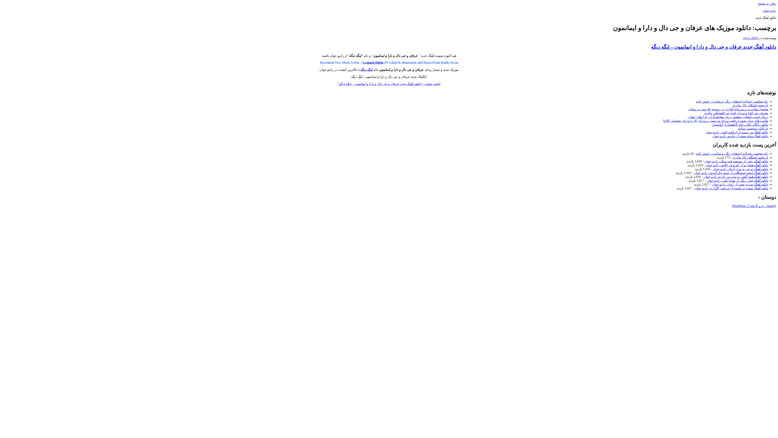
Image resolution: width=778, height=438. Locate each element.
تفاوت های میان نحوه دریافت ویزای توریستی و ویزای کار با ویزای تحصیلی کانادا (715, 120)
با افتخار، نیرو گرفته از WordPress (754, 206)
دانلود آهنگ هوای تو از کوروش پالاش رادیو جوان (736, 165)
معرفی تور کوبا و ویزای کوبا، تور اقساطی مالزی (736, 113)
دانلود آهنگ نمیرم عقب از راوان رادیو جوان (740, 184)
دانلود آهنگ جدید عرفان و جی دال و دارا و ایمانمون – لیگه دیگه (713, 46)
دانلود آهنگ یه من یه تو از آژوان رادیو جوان (740, 169)
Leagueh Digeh (372, 62)
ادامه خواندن (389, 84)
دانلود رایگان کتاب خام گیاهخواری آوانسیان (740, 124)
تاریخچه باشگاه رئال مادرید (750, 105)
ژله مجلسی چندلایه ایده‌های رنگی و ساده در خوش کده (732, 101)
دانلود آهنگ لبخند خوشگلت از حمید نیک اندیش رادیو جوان (731, 173)
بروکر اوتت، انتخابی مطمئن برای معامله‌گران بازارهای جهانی (728, 117)
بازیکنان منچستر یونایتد (753, 128)
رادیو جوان (769, 10)
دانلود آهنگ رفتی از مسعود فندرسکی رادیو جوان (736, 161)
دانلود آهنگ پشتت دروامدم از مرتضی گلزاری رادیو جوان (731, 188)
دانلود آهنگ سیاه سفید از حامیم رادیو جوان (740, 136)
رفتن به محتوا (767, 3)
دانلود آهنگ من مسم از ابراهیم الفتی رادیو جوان (736, 132)
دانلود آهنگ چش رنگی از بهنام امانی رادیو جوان (737, 180)
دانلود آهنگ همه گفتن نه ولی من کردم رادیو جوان (735, 176)
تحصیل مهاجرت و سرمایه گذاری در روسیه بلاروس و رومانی (728, 109)
